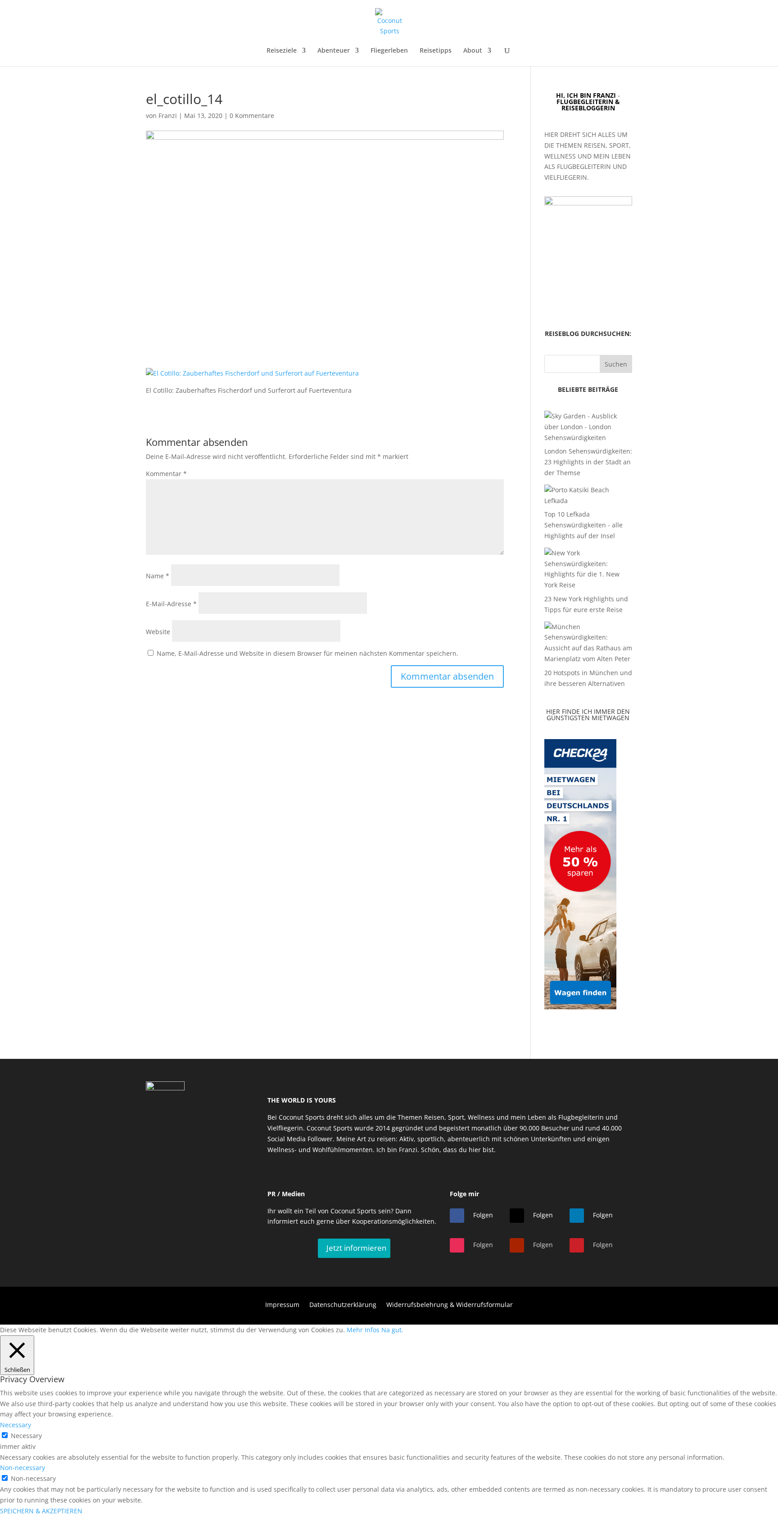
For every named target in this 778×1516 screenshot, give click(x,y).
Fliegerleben (389, 50)
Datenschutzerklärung (342, 1305)
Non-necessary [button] (22, 1467)
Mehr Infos (363, 1329)
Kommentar (166, 473)
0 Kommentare (252, 115)
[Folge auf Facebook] (457, 1215)
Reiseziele (282, 50)
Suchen (616, 364)
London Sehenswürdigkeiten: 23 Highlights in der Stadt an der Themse (588, 462)
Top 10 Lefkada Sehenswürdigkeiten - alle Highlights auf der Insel (583, 525)
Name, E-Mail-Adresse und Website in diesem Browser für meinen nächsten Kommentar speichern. (307, 653)
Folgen (483, 1215)
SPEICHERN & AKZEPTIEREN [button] (41, 1511)
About (472, 50)
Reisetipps (436, 50)
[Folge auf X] (517, 1215)
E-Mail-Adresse (171, 603)
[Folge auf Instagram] (457, 1245)
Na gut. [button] (392, 1329)
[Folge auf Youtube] (517, 1245)
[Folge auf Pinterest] (577, 1245)
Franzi (167, 115)
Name (157, 576)
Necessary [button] (15, 1425)
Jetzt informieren (356, 1248)
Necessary (26, 1435)
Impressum (282, 1305)
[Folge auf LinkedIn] (577, 1215)
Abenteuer (333, 50)
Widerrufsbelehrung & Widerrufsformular (449, 1305)
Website (158, 631)
